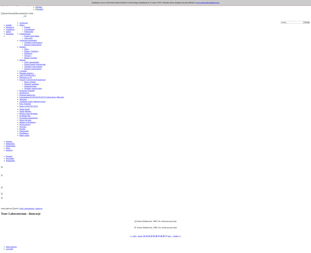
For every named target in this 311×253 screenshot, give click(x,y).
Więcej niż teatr (25, 120)
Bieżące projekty (30, 58)
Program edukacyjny (27, 95)
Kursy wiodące (30, 82)
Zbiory (22, 25)
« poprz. (139, 236)
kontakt (9, 25)
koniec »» (177, 236)
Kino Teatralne (25, 104)
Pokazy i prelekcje (31, 51)
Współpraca (24, 133)
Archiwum (23, 23)
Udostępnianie (24, 34)
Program (9, 156)
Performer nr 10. (25, 77)
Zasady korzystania (31, 36)
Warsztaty (23, 99)
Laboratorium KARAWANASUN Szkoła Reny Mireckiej (41, 97)
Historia (22, 60)
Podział (27, 27)
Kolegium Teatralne (27, 91)
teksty (8, 148)
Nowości (22, 127)
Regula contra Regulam (28, 114)
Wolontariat (10, 161)
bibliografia (10, 144)
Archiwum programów (28, 40)
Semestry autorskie (31, 84)
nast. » (170, 236)
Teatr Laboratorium (31, 62)
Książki (22, 129)
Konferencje (24, 93)
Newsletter (10, 158)
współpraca (10, 29)
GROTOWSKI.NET (27, 75)
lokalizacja (10, 27)
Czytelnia (23, 71)
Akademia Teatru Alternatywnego (32, 102)
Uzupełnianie (29, 29)
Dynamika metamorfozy (28, 118)
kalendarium (10, 146)
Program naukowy (26, 73)
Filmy (26, 49)
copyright (9, 249)
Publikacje (28, 53)
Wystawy (27, 56)
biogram (9, 141)
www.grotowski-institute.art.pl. (208, 3)
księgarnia (10, 34)
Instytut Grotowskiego (32, 45)
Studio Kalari (24, 109)
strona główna (11, 247)
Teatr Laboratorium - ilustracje (30, 208)
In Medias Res (24, 116)
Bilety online (24, 135)
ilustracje (9, 150)
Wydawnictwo (25, 124)
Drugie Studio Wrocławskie (35, 64)
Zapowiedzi (24, 131)
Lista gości (28, 38)
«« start (133, 236)
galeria (8, 32)
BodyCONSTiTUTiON (28, 106)
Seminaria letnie (30, 86)
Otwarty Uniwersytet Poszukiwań (32, 80)
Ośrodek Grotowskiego (33, 43)
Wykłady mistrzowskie (33, 88)
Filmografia (28, 32)
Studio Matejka (25, 111)
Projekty (22, 47)
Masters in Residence (27, 122)
